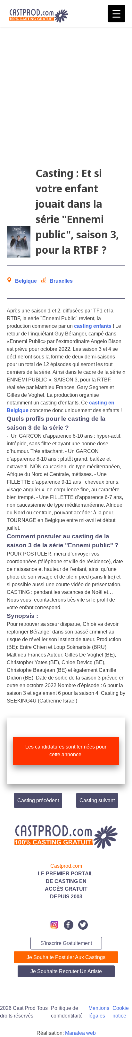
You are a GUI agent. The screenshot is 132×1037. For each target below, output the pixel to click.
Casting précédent (38, 800)
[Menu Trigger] (116, 13)
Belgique (26, 281)
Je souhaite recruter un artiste (66, 971)
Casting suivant (97, 800)
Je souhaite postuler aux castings (66, 957)
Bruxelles (61, 281)
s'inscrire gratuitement (66, 943)
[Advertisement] (66, 99)
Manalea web (80, 1033)
